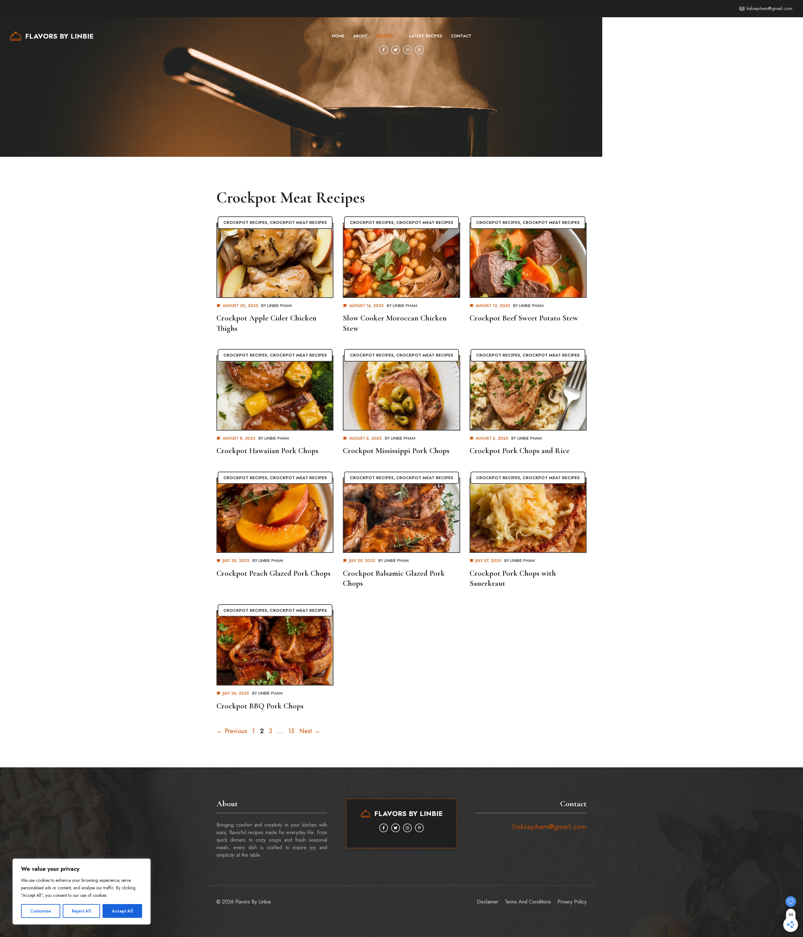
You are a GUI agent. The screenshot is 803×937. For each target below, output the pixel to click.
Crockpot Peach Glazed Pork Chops (273, 573)
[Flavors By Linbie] (15, 36)
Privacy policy (572, 901)
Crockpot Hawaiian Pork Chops (267, 450)
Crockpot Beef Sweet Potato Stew (524, 318)
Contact (461, 36)
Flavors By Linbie (59, 36)
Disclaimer (487, 901)
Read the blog (747, 36)
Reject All (81, 911)
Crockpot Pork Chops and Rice (520, 450)
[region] (82, 891)
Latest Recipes (425, 36)
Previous (231, 731)
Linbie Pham (279, 306)
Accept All (122, 911)
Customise (40, 911)
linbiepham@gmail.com (769, 8)
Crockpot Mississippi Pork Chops (396, 450)
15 (292, 731)
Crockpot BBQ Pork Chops (260, 706)
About (360, 36)
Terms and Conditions (528, 901)
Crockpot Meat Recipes (298, 222)
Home (338, 36)
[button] (790, 36)
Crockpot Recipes (245, 222)
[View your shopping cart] (777, 36)
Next (309, 731)
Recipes (384, 36)
